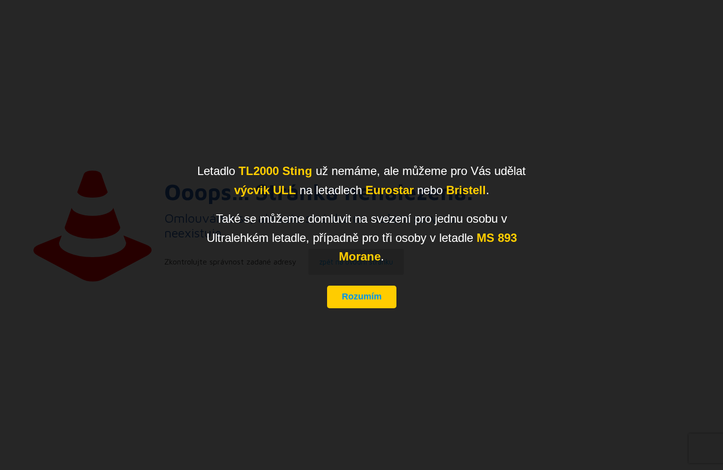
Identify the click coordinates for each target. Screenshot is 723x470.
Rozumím (362, 296)
